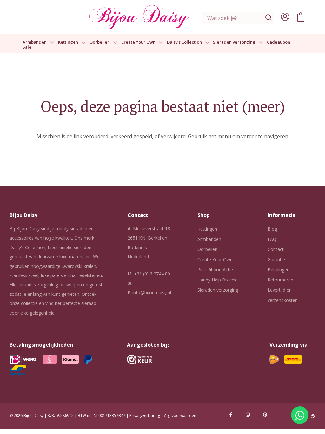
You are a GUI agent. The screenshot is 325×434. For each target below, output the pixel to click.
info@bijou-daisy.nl (151, 292)
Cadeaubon (278, 42)
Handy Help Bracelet (218, 280)
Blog (272, 229)
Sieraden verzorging (234, 42)
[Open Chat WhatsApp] (299, 415)
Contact (276, 249)
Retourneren (280, 280)
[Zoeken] (268, 18)
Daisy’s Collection (184, 42)
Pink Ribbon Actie (215, 270)
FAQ (272, 239)
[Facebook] (231, 414)
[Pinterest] (265, 414)
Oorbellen (100, 42)
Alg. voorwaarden (180, 415)
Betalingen (278, 270)
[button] (50, 42)
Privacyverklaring (144, 415)
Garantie (276, 259)
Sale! (28, 47)
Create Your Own (138, 42)
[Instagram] (248, 414)
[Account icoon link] (285, 16)
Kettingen (68, 42)
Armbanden (35, 42)
